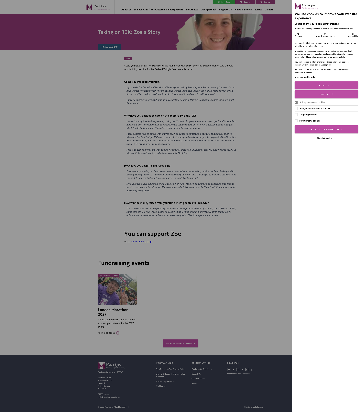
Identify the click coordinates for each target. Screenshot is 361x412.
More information (324, 138)
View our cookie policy (306, 77)
